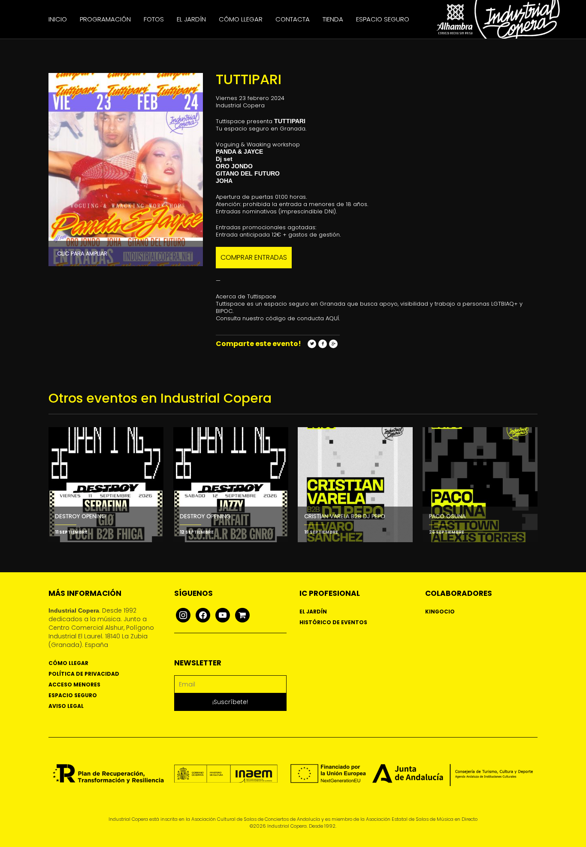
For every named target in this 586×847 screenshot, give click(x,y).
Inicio (57, 19)
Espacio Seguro (382, 19)
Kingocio (440, 611)
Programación (105, 19)
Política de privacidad (83, 673)
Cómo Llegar (241, 19)
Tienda (333, 19)
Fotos (154, 19)
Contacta (292, 19)
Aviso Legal (66, 706)
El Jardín (191, 19)
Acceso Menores (74, 684)
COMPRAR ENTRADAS (254, 257)
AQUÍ (332, 318)
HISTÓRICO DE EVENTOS (333, 622)
